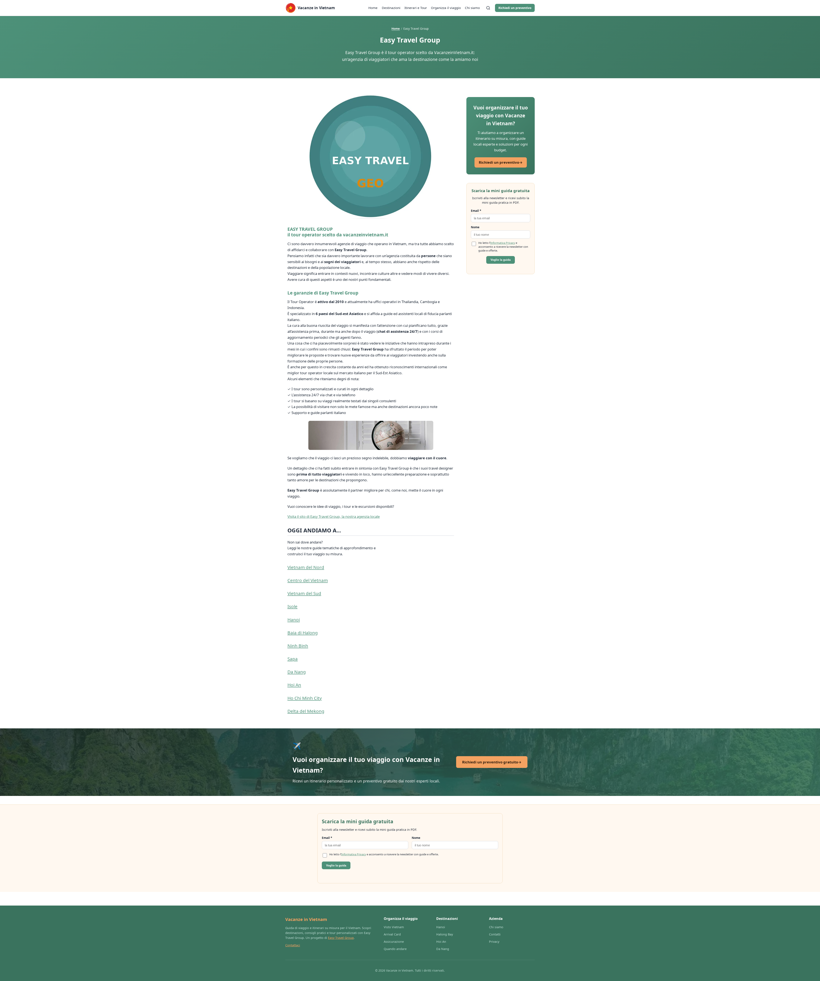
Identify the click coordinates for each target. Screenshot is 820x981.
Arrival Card (392, 934)
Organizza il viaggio (446, 8)
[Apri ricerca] (488, 8)
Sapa (292, 659)
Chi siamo (472, 8)
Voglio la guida (501, 259)
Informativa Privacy (502, 243)
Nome (475, 227)
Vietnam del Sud (304, 593)
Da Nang (296, 672)
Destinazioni (391, 8)
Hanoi (293, 620)
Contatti (495, 934)
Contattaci (292, 945)
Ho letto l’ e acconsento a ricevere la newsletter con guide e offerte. (503, 246)
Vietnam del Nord (305, 567)
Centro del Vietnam (307, 580)
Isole (292, 606)
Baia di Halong (302, 633)
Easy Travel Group (341, 938)
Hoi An (294, 685)
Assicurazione (394, 942)
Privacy (494, 942)
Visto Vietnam (394, 927)
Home (373, 8)
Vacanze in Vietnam (306, 919)
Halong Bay (444, 934)
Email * (476, 211)
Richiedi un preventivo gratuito (491, 762)
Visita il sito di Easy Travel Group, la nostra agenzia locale (333, 516)
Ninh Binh (297, 646)
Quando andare (395, 949)
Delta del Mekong (305, 711)
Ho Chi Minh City (304, 698)
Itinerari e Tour (415, 8)
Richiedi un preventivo (514, 8)
